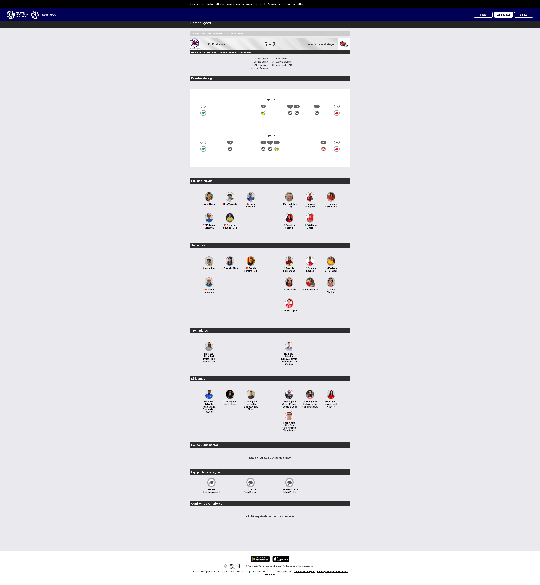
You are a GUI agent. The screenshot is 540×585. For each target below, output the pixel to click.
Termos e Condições (304, 572)
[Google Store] (260, 559)
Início (483, 14)
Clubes (523, 14)
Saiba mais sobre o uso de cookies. (287, 4)
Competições (503, 14)
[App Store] (280, 559)
